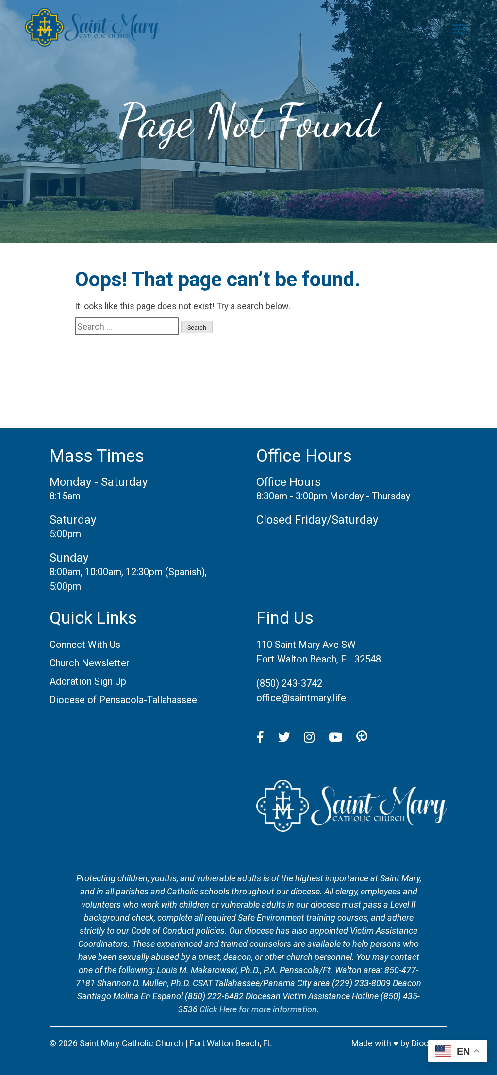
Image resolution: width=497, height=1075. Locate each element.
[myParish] (362, 737)
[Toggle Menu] (459, 28)
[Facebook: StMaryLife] (260, 737)
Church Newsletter (90, 663)
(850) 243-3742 (289, 683)
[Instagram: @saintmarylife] (309, 737)
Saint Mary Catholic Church (131, 1043)
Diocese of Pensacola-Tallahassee (123, 700)
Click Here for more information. (259, 1009)
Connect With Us (85, 644)
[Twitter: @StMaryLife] (284, 737)
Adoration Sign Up (88, 681)
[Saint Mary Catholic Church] (351, 828)
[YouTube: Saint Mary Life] (335, 737)
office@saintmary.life (301, 698)
